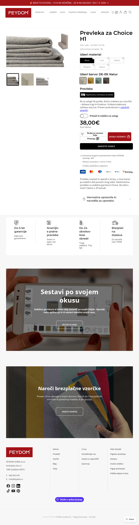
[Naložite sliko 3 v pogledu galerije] (42, 79)
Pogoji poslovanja (117, 468)
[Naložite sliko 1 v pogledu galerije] (13, 79)
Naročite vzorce (106, 146)
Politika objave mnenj (119, 473)
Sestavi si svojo (69, 324)
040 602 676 (14, 475)
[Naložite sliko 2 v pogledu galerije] (27, 79)
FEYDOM (52, 517)
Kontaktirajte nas (89, 454)
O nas (84, 449)
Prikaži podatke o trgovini (95, 165)
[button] (41, 12)
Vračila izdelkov (116, 463)
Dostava (113, 459)
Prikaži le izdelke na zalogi (104, 115)
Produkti (56, 454)
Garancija (86, 463)
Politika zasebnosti (63, 517)
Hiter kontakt (115, 449)
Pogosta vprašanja (118, 454)
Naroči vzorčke (69, 411)
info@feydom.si (16, 479)
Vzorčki (56, 459)
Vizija (55, 468)
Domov (56, 449)
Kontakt (92, 517)
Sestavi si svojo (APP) (90, 459)
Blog (54, 463)
